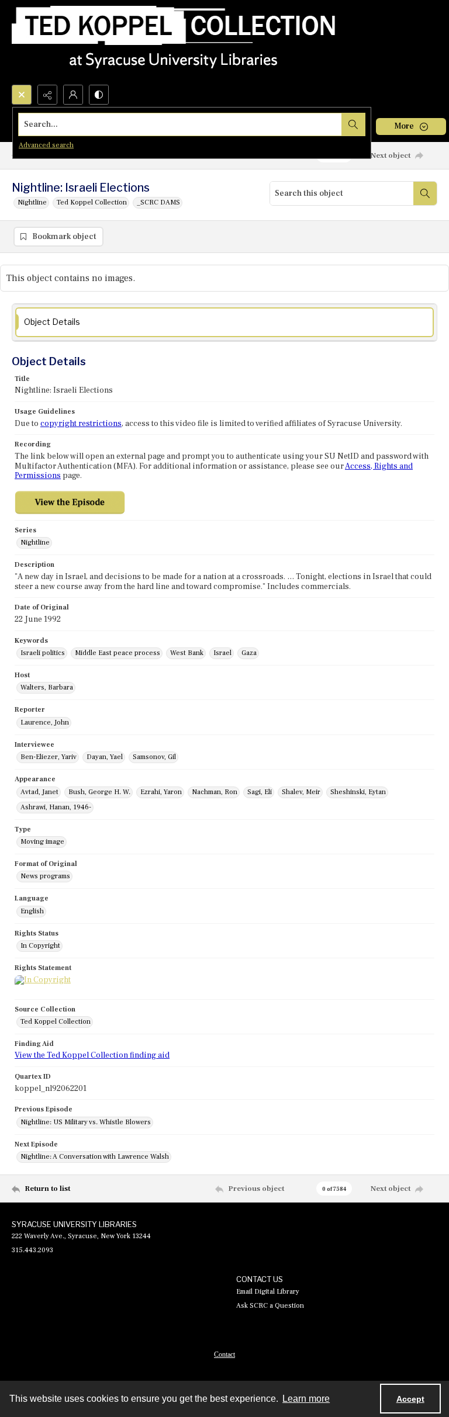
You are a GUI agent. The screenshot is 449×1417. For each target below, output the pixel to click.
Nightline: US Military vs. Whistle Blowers (85, 1122)
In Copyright (40, 945)
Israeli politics (42, 653)
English (32, 911)
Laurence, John (44, 722)
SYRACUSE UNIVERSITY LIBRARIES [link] (74, 1224)
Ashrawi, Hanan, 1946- (55, 807)
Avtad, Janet (39, 792)
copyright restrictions (81, 423)
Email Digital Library (267, 1291)
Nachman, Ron (214, 792)
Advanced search (46, 145)
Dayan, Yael (105, 757)
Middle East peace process (117, 653)
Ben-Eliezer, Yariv (48, 757)
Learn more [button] (306, 1399)
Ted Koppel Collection (92, 202)
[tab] (224, 322)
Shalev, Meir (301, 792)
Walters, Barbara (46, 687)
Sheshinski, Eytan (358, 792)
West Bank (186, 653)
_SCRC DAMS (158, 202)
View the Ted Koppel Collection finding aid (92, 1055)
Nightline (32, 202)
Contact (224, 1354)
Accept (410, 1399)
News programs (45, 876)
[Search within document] (425, 193)
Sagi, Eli (259, 792)
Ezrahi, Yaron (161, 792)
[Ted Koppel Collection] (174, 42)
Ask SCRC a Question (270, 1305)
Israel (222, 653)
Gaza (249, 653)
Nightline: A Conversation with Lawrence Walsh (94, 1156)
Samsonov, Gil (154, 757)
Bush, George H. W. (99, 792)
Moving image (42, 841)
